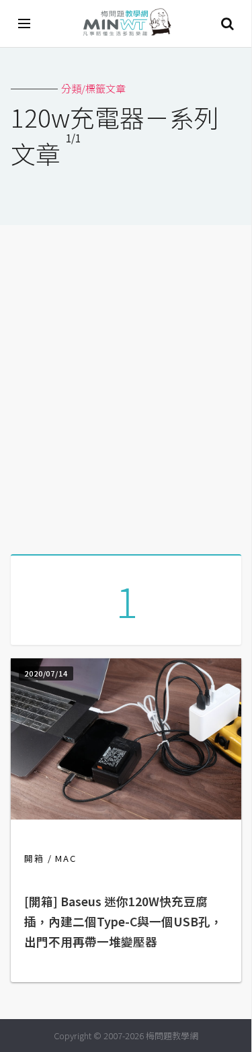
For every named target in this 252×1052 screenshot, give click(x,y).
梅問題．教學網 (126, 23)
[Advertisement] (126, 385)
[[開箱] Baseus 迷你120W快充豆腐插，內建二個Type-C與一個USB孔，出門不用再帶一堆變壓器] (126, 815)
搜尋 (227, 23)
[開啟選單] (25, 23)
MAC (66, 858)
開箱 (34, 858)
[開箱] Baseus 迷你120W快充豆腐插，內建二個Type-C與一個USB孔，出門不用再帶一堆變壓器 (123, 921)
